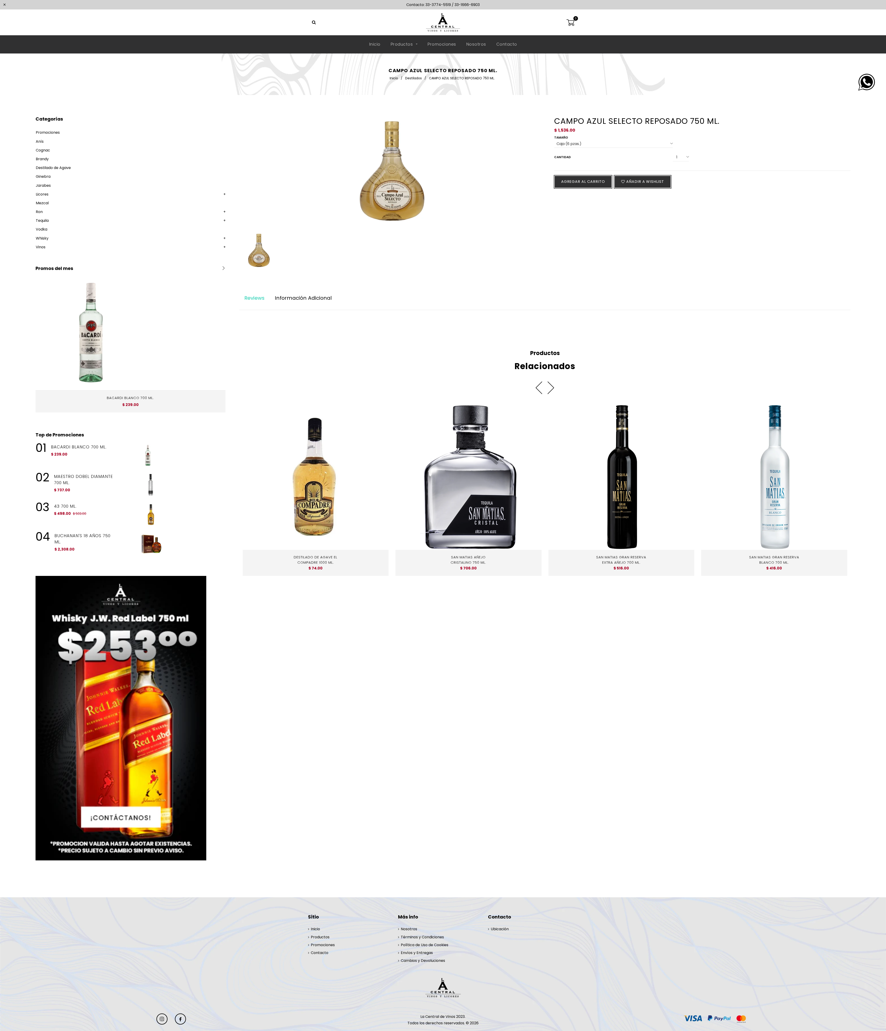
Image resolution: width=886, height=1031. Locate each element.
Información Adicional (303, 298)
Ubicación (500, 929)
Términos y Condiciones (422, 937)
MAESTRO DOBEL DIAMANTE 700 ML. (83, 480)
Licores (42, 194)
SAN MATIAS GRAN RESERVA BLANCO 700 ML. (774, 560)
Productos (402, 44)
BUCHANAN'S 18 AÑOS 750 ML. (82, 539)
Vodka (41, 229)
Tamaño (561, 137)
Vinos (40, 247)
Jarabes (43, 185)
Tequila (42, 220)
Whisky (42, 238)
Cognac (43, 150)
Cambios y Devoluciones (423, 960)
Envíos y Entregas (417, 952)
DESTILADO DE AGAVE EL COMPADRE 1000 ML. (315, 560)
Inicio (374, 44)
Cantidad (562, 157)
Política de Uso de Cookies (424, 945)
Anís (40, 141)
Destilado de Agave (53, 167)
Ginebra (43, 176)
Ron (39, 211)
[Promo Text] (130, 718)
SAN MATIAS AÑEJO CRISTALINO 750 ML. (468, 560)
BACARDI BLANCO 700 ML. (130, 397)
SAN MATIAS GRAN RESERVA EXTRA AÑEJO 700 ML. (621, 560)
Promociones (442, 44)
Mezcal (42, 203)
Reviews (254, 298)
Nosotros (476, 44)
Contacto (506, 44)
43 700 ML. (65, 506)
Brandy (42, 159)
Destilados (413, 78)
